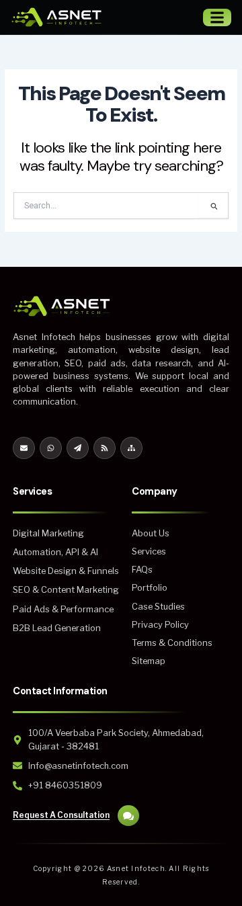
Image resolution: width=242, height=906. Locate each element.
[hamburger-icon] (217, 17)
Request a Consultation (61, 815)
